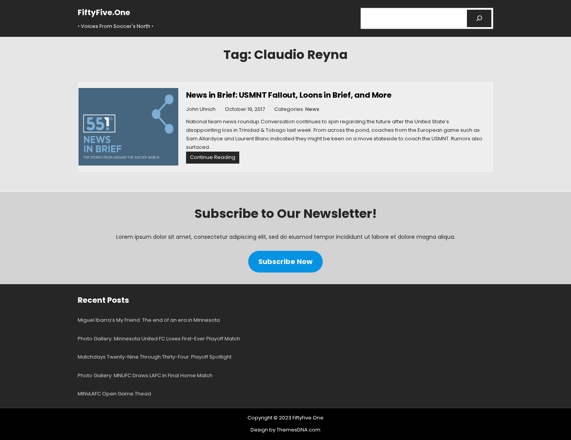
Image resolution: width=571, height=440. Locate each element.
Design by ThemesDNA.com (285, 429)
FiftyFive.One (104, 12)
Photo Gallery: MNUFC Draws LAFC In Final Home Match (145, 375)
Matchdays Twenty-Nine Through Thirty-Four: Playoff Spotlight (155, 357)
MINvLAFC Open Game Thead (114, 393)
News (312, 109)
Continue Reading (214, 158)
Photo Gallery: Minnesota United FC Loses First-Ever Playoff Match (159, 338)
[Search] (479, 18)
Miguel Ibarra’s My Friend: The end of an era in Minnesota (149, 320)
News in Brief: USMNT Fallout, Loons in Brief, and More (289, 95)
